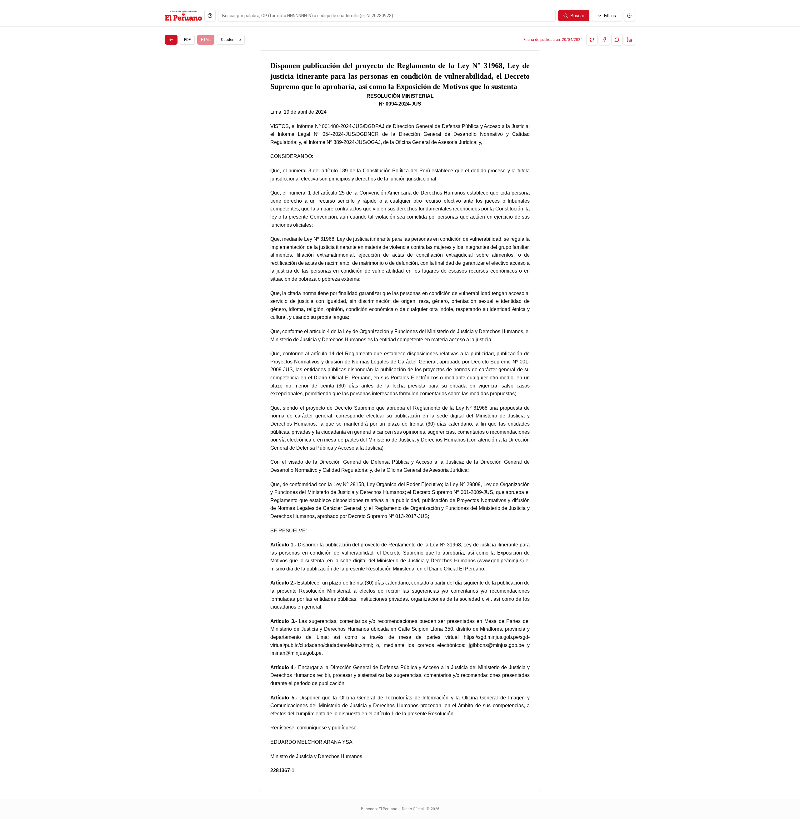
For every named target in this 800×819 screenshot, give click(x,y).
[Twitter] (592, 39)
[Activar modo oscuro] (629, 15)
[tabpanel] (400, 420)
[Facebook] (604, 39)
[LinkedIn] (629, 39)
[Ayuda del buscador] (210, 15)
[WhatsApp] (616, 39)
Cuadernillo (231, 39)
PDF (187, 39)
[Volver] (171, 40)
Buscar (577, 15)
